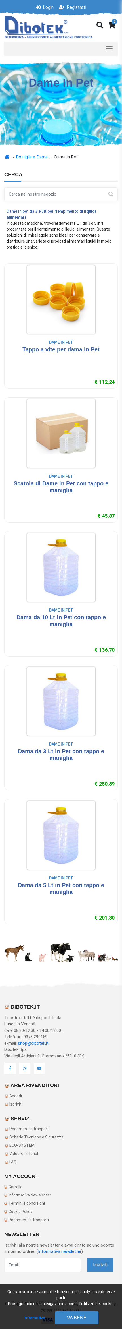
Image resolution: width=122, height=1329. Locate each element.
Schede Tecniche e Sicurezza (36, 1137)
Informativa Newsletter (29, 1195)
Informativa (34, 1318)
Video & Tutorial (23, 1153)
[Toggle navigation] (61, 49)
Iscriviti (15, 1104)
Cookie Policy (20, 1211)
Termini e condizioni (26, 1203)
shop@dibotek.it (33, 1043)
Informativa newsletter (59, 1251)
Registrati (76, 7)
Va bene (77, 1317)
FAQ (12, 1162)
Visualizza (61, 360)
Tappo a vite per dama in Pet (61, 349)
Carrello (15, 1187)
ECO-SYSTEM (22, 1145)
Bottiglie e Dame (32, 157)
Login (48, 7)
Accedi (15, 1096)
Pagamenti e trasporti (29, 1129)
